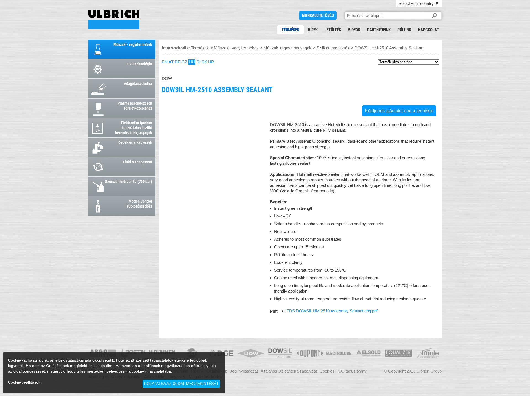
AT (171, 62)
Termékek (290, 29)
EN (165, 62)
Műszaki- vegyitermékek (236, 48)
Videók (354, 29)
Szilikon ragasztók (332, 48)
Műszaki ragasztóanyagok (287, 48)
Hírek (313, 29)
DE (178, 62)
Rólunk (404, 29)
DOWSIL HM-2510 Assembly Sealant (113, 19)
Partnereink (379, 29)
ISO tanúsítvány (352, 371)
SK (204, 62)
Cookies (327, 371)
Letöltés (333, 29)
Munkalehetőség (318, 15)
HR (211, 62)
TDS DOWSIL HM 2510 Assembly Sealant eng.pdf (332, 311)
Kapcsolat (428, 29)
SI (198, 62)
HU (192, 62)
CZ (184, 62)
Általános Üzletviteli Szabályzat (289, 371)
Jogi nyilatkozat (244, 371)
